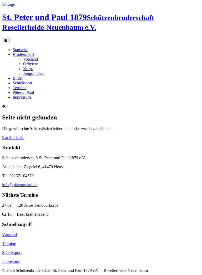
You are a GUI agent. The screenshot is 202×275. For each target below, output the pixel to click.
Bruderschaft (23, 54)
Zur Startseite (13, 137)
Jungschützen (34, 73)
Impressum (22, 97)
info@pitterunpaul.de (19, 184)
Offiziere (30, 64)
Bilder (18, 78)
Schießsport (22, 83)
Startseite (20, 49)
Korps (28, 68)
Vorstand (30, 59)
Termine (19, 87)
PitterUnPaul (23, 92)
